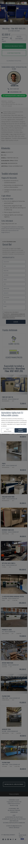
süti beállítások (7, 430)
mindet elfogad (20, 430)
